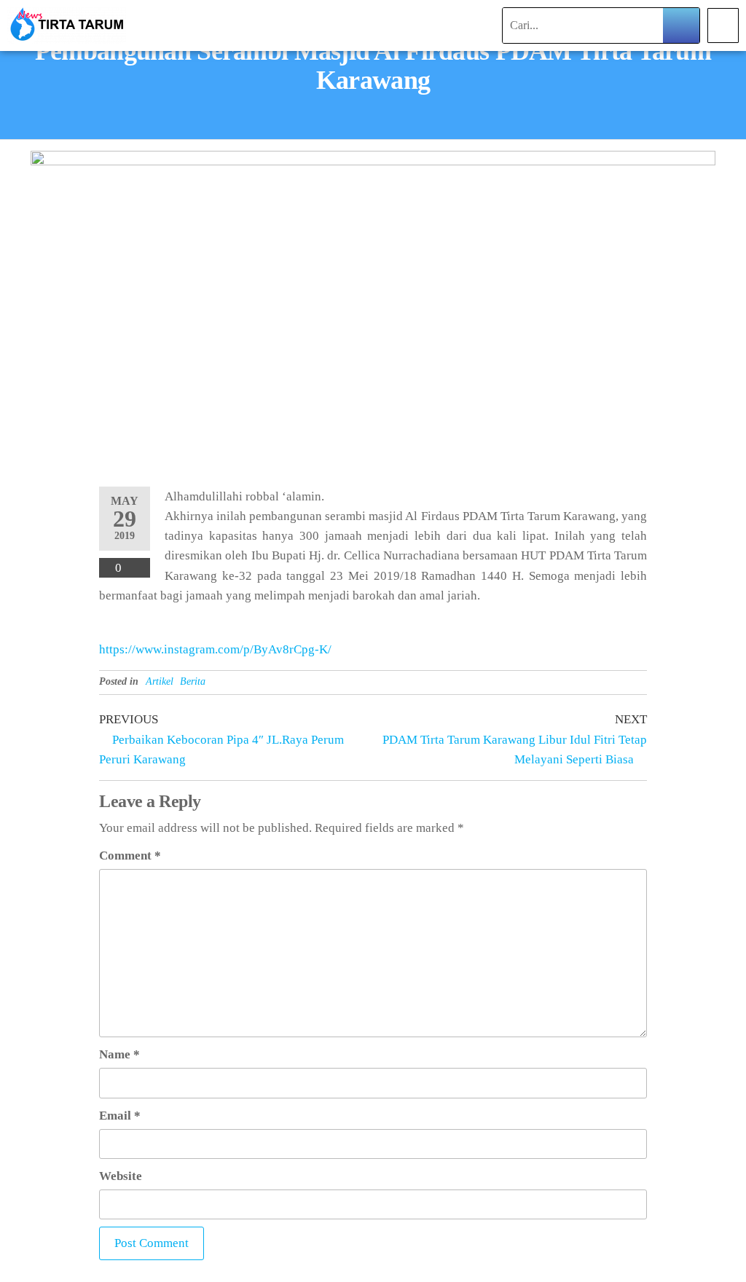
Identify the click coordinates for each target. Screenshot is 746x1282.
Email (120, 1115)
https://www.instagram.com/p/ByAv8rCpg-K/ (215, 649)
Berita (192, 681)
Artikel (159, 681)
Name (119, 1054)
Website (120, 1176)
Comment (130, 855)
